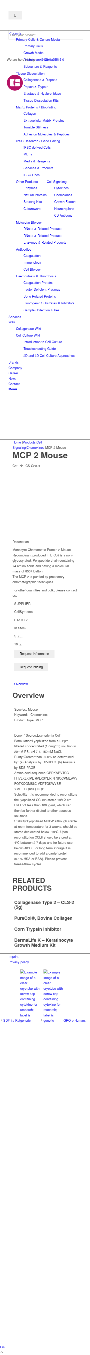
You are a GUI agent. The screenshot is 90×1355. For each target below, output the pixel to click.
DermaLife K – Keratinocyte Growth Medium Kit (43, 942)
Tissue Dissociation (30, 73)
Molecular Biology (29, 222)
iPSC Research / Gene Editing (38, 140)
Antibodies (23, 249)
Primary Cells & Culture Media (38, 39)
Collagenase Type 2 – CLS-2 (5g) (44, 904)
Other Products (27, 181)
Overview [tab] (21, 683)
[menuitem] (45, 33)
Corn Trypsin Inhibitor (37, 929)
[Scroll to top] (1, 1352)
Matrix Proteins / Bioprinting (36, 107)
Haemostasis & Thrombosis (36, 276)
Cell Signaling (56, 181)
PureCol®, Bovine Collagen (43, 918)
